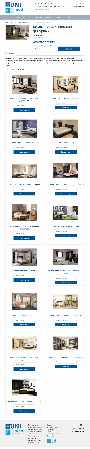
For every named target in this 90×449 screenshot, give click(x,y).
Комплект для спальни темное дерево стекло (24, 401)
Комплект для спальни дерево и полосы (65, 357)
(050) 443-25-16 (78, 3)
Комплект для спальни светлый (24, 270)
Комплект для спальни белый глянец (24, 142)
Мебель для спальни (16, 22)
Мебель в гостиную (35, 431)
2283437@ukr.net (44, 9)
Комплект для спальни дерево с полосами (66, 315)
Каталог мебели (24, 17)
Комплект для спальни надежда (66, 98)
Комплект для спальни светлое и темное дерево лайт (24, 99)
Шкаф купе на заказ (35, 427)
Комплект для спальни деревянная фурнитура (24, 227)
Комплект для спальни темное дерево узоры (66, 184)
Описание (10, 53)
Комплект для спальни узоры (24, 315)
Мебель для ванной (35, 429)
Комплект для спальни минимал (66, 226)
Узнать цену (24, 110)
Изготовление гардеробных (33, 437)
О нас (57, 17)
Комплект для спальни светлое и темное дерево (24, 358)
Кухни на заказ (33, 425)
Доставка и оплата (43, 17)
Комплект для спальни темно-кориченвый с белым (65, 271)
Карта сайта (51, 429)
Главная (10, 17)
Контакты (67, 17)
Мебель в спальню (34, 434)
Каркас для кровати (66, 142)
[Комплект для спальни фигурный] (17, 32)
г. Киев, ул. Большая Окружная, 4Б (54, 435)
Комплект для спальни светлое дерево (24, 184)
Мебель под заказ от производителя (35, 441)
